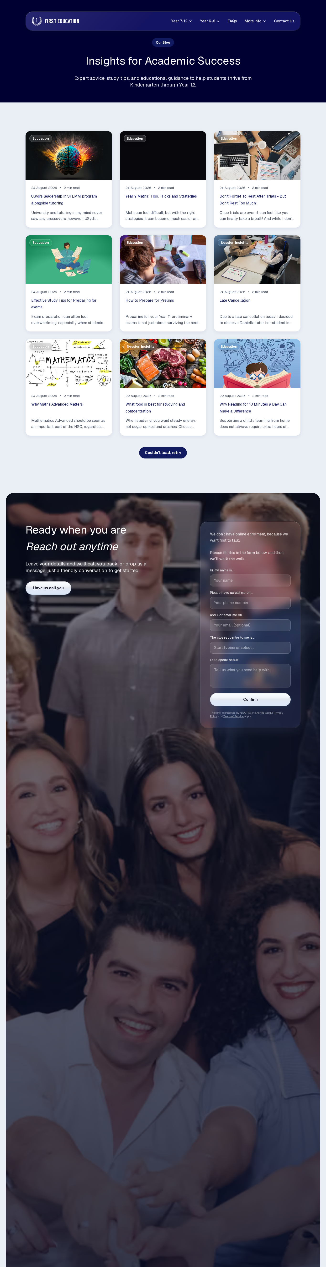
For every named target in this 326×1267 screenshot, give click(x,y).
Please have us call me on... (231, 592)
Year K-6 (207, 21)
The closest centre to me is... (232, 637)
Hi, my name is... (222, 570)
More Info (253, 21)
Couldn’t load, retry (163, 452)
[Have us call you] (48, 588)
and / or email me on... (227, 615)
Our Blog (163, 42)
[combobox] (250, 647)
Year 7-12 (179, 21)
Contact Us (284, 21)
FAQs (232, 21)
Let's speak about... (225, 659)
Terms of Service (233, 716)
